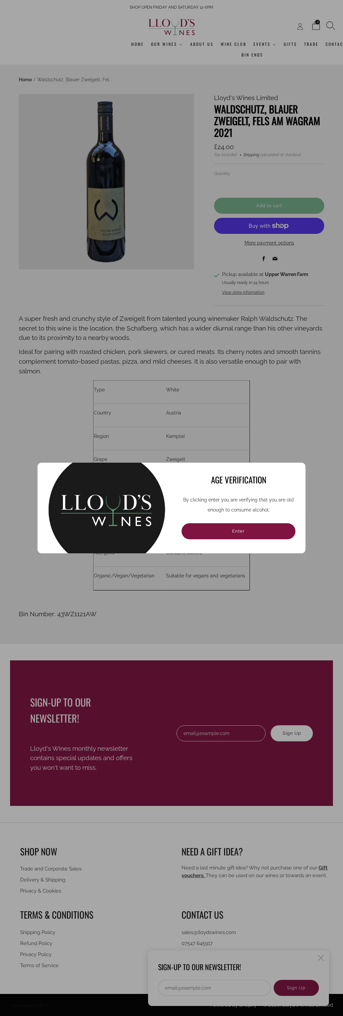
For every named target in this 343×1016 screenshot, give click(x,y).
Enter (238, 531)
